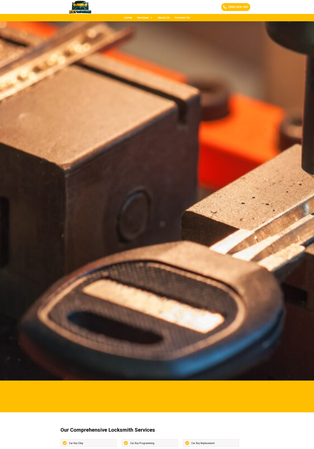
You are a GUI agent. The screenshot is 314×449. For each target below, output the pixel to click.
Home (128, 17)
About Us (164, 17)
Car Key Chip (76, 443)
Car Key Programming (142, 443)
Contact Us (182, 17)
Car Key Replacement (203, 443)
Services (142, 17)
